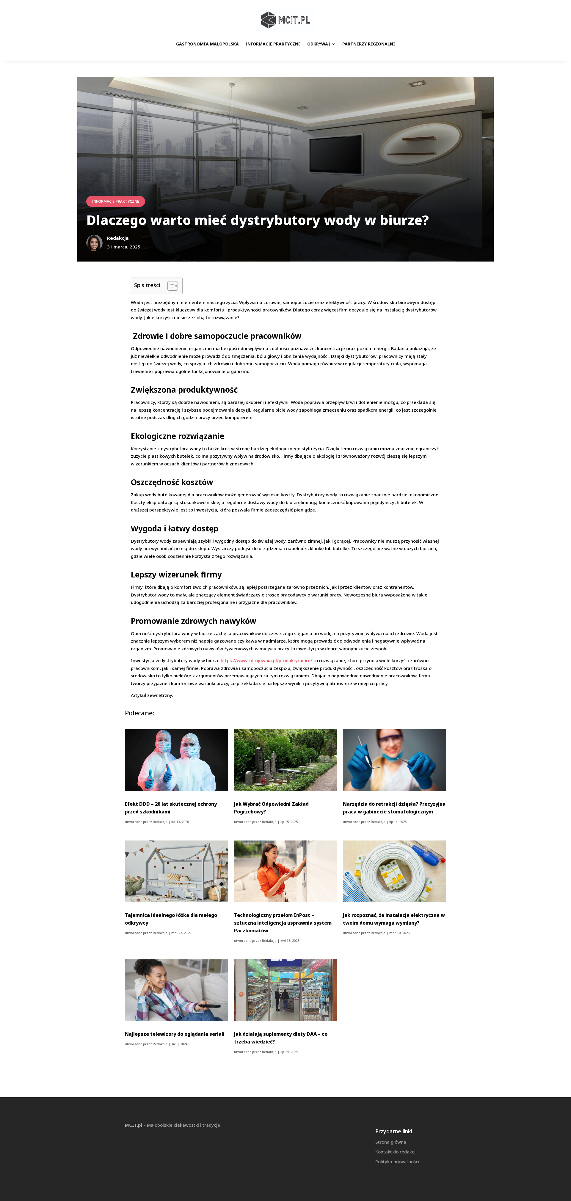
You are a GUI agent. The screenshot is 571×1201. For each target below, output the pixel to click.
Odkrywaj (318, 44)
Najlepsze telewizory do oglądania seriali (175, 1034)
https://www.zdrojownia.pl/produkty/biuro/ (266, 660)
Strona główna (390, 1142)
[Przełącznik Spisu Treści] (169, 286)
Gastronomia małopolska (207, 44)
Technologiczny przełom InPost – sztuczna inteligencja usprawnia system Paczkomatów (283, 923)
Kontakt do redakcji (396, 1152)
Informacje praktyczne (273, 44)
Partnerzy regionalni (368, 44)
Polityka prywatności (397, 1161)
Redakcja (160, 821)
